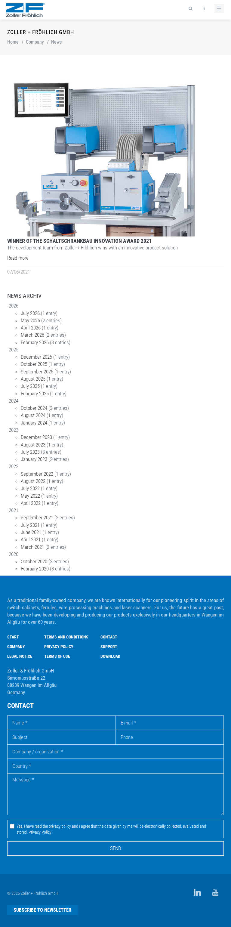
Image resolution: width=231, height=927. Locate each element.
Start (13, 637)
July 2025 (30, 386)
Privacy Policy (58, 646)
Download (110, 656)
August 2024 (33, 415)
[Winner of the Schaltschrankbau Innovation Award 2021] (113, 156)
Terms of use (57, 656)
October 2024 (34, 408)
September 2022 (37, 474)
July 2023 (30, 452)
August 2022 (33, 481)
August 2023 (33, 445)
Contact (108, 637)
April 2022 (31, 503)
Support (108, 646)
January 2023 (34, 459)
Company (35, 42)
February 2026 (35, 342)
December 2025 (36, 357)
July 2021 (30, 525)
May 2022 (30, 496)
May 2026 (30, 320)
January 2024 (34, 423)
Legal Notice (19, 656)
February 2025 (35, 394)
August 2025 (33, 379)
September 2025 (37, 372)
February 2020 (35, 569)
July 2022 (30, 488)
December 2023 (36, 437)
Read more (18, 258)
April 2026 (31, 328)
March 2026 (32, 335)
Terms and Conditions (66, 637)
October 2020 (34, 561)
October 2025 (34, 364)
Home (13, 42)
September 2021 (37, 517)
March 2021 (32, 547)
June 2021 (31, 532)
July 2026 (30, 313)
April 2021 (31, 539)
